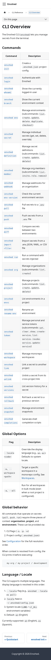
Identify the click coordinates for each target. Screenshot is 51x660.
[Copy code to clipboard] (45, 563)
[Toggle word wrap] (40, 563)
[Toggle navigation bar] (4, 4)
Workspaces (28, 478)
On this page (10, 19)
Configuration (13, 541)
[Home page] (4, 12)
